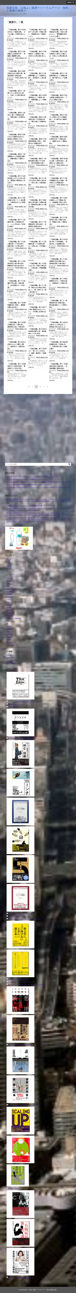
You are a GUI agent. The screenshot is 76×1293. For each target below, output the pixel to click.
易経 (8, 602)
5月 (9, 563)
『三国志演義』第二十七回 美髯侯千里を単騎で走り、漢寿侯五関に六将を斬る (58, 261)
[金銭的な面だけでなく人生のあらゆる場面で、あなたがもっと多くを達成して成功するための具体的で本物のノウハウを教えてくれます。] (12, 707)
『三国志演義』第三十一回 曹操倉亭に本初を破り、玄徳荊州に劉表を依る (37, 224)
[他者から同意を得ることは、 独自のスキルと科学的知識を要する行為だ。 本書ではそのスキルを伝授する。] (20, 1013)
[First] (28, 386)
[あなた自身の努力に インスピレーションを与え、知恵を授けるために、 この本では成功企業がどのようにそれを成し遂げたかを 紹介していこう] (23, 1105)
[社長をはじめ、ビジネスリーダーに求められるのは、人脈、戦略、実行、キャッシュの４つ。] (20, 1134)
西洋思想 (10, 629)
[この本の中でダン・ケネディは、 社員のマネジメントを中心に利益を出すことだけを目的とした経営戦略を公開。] (20, 1042)
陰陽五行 (10, 634)
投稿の (11, 657)
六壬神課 (10, 591)
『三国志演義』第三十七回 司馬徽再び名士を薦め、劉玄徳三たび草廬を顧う (58, 180)
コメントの (12, 660)
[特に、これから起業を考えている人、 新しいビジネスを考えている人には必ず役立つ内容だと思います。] (20, 1275)
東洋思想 (11, 40)
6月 (9, 561)
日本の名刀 (10, 597)
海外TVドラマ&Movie (14, 618)
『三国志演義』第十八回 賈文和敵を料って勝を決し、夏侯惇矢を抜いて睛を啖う (17, 325)
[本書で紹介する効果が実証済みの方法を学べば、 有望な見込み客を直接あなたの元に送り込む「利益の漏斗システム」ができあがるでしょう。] (20, 853)
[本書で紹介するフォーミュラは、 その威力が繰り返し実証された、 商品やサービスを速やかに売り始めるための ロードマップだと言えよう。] (20, 796)
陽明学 (9, 639)
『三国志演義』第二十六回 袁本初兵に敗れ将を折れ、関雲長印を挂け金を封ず (16, 263)
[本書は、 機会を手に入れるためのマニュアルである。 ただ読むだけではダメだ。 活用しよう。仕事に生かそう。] (20, 1163)
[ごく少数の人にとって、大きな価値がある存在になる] (15, 704)
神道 (8, 621)
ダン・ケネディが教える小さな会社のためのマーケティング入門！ (29, 484)
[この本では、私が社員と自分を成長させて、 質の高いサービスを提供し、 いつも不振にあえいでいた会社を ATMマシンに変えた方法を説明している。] (20, 913)
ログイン (10, 655)
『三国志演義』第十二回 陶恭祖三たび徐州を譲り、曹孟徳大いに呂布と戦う (17, 366)
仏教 (8, 583)
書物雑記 (21, 38)
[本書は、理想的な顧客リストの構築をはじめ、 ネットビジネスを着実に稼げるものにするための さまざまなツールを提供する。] (18, 1186)
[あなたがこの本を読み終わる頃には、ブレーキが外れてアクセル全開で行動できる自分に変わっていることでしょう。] (21, 738)
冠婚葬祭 (10, 594)
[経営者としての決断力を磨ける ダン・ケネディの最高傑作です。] (20, 825)
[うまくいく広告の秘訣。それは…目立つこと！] (24, 701)
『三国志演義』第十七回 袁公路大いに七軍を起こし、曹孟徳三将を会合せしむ (58, 325)
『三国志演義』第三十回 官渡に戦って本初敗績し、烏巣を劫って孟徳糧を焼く (58, 242)
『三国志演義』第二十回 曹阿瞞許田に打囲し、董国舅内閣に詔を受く (17, 305)
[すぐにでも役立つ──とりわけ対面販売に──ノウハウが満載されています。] (16, 916)
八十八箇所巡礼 (12, 589)
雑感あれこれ (11, 642)
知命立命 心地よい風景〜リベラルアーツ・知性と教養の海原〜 (37, 9)
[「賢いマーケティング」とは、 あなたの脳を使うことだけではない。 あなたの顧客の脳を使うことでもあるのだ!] (20, 976)
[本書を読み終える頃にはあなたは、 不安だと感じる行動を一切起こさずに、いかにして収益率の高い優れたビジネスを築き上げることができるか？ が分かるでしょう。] (17, 979)
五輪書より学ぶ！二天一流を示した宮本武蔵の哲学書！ (25, 505)
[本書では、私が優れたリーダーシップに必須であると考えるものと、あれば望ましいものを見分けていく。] (19, 1045)
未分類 (9, 607)
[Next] (44, 386)
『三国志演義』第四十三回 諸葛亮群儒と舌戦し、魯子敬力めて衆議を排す (37, 141)
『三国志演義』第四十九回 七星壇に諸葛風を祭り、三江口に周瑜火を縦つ (58, 97)
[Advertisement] (19, 430)
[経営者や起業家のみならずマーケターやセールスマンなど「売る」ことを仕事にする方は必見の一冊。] (20, 1102)
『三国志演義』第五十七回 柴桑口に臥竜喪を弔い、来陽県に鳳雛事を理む (16, 54)
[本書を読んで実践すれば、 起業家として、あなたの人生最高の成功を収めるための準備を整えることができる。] (20, 1217)
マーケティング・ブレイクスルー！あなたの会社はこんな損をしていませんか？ (33, 476)
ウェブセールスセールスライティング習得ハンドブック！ (26, 479)
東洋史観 (11, 59)
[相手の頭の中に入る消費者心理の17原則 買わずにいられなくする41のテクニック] (20, 1074)
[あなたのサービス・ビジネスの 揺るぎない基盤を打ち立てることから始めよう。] (24, 919)
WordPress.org (11, 663)
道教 (8, 631)
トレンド (10, 578)
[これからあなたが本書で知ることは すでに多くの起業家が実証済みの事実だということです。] (12, 1188)
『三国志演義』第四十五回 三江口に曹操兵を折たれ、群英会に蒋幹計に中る (16, 137)
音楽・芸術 (10, 645)
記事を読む (10, 48)
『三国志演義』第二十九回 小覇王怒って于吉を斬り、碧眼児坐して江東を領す (16, 244)
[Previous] (32, 386)
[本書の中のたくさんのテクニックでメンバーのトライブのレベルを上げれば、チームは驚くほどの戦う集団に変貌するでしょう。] (20, 882)
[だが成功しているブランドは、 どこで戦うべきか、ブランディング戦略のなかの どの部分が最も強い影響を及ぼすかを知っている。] (20, 699)
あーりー (49, 505)
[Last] (47, 386)
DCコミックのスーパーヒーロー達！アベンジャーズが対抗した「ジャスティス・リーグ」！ (37, 517)
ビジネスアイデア (12, 581)
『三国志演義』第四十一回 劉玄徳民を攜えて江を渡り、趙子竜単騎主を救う (37, 161)
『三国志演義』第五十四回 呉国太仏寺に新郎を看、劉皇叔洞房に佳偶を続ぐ (16, 73)
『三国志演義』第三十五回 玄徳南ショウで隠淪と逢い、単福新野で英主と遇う (58, 200)
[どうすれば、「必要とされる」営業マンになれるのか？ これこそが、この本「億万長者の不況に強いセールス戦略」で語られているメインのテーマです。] (20, 911)
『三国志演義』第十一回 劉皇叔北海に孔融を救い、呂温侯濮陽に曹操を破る (58, 366)
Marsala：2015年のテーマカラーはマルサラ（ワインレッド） (27, 499)
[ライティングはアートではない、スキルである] (20, 982)
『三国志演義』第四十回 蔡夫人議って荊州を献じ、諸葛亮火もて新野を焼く (58, 161)
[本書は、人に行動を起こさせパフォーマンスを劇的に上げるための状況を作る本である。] (20, 736)
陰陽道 (9, 637)
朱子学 (9, 610)
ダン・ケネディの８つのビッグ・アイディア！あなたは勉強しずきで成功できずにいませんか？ (38, 482)
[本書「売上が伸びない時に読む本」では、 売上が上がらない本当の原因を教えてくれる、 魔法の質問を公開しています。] (20, 948)
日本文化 (10, 599)
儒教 (18, 38)
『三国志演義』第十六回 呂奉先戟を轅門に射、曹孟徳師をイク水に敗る (37, 331)
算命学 (9, 626)
